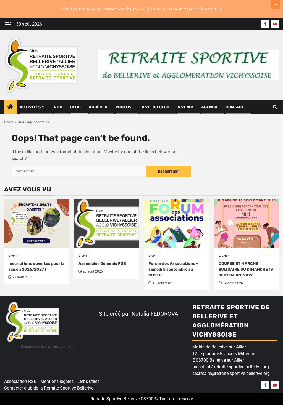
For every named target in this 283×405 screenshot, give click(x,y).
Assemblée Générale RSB (102, 263)
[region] (72, 362)
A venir (185, 107)
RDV (58, 107)
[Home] (10, 107)
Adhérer (98, 107)
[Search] (274, 107)
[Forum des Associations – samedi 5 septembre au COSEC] (176, 223)
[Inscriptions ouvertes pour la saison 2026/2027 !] (36, 223)
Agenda (209, 107)
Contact (235, 107)
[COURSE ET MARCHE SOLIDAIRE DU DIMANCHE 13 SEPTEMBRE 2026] (246, 223)
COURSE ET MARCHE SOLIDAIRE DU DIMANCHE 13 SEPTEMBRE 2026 (246, 269)
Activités (30, 107)
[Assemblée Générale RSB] (106, 223)
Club (75, 107)
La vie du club (154, 107)
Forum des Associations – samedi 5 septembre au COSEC (173, 269)
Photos (123, 107)
